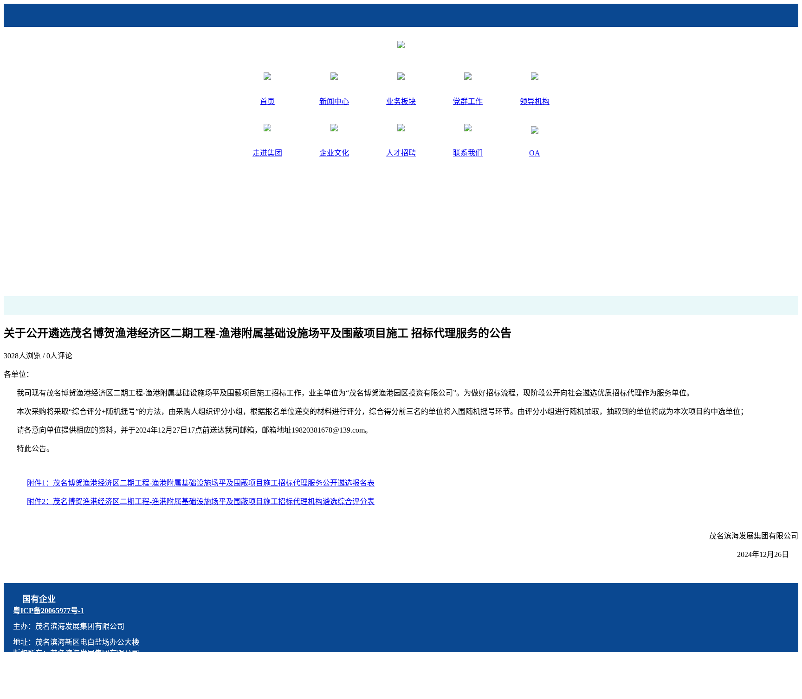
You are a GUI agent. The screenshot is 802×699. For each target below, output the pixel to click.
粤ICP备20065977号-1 (48, 611)
